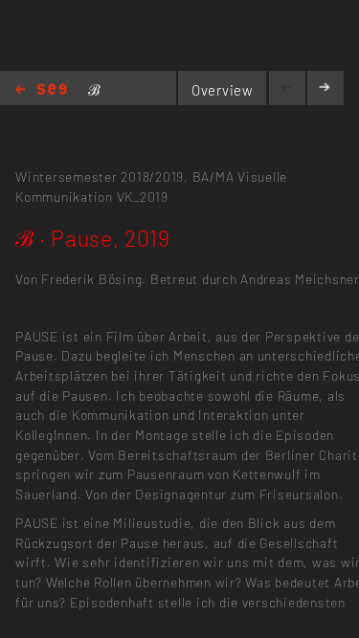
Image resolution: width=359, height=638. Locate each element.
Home (41, 90)
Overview (222, 90)
